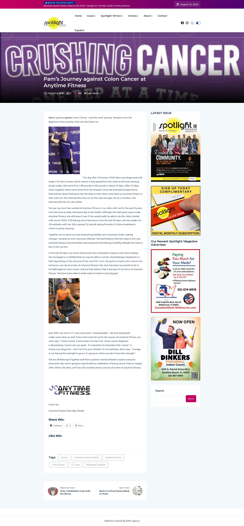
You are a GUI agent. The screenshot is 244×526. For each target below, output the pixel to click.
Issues (90, 15)
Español (79, 30)
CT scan (76, 464)
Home (78, 15)
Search (159, 390)
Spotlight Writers (111, 15)
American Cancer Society (86, 457)
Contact (162, 15)
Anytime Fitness (113, 457)
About (147, 15)
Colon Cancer (58, 464)
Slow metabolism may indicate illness (75, 492)
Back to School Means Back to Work (114, 492)
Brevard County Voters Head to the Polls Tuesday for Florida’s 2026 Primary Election (81, 6)
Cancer (64, 457)
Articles (132, 15)
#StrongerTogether (95, 464)
